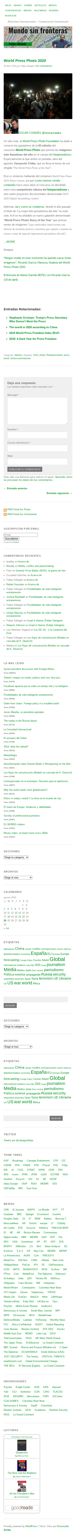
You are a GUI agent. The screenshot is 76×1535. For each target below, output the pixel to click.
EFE (20, 1228)
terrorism (46, 978)
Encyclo (20, 1179)
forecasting (11, 960)
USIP (24, 1183)
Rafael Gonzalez (15, 584)
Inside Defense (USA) (52, 1352)
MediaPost (28, 1273)
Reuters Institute (30, 1329)
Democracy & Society (15, 1310)
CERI (51, 1169)
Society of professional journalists (22, 815)
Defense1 (61, 1273)
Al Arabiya (9, 1278)
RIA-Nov (22, 1260)
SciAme (55, 1269)
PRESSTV (48, 1255)
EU (49, 953)
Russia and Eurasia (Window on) (38, 1347)
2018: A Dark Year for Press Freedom (32, 338)
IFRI (36, 1165)
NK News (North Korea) (47, 1338)
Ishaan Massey (14, 612)
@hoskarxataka (51, 132)
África (36, 983)
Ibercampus (33, 1396)
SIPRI (41, 1169)
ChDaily (61, 1223)
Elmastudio (63, 1526)
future (45, 960)
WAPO (31, 1209)
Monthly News (57, 1319)
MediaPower (44, 1315)
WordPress (31, 1526)
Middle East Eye (12, 1333)
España (28, 5)
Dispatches (22, 1452)
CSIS (20, 1169)
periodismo (54, 970)
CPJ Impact (10, 1292)
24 (5, 920)
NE (11, 1232)
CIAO (46, 1391)
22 (23, 916)
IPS (36, 1264)
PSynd (46, 1165)
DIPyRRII (18, 1396)
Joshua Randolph (15, 597)
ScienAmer (27, 1241)
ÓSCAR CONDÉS (29, 132)
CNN (6, 1209)
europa (43, 1223)
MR (65, 1269)
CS (31, 1246)
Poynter (8, 1306)
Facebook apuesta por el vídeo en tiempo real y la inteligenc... (37, 686)
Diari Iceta (58, 1260)
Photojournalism (54, 355)
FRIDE (26, 1165)
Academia (40, 1410)
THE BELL (9, 1365)
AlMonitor (21, 1246)
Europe (65, 953)
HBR (23, 1237)
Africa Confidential (21, 1324)
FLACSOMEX (11, 1401)
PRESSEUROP (60, 1228)
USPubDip (9, 1188)
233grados (9, 1283)
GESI (53, 1333)
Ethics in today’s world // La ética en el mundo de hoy (32, 798)
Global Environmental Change (41, 1361)
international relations (14, 965)
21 (19, 916)
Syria (34, 978)
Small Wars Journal (41, 1310)
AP (38, 1241)
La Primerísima (12, 1255)
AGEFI (38, 1324)
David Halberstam (23, 1476)
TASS (28, 1338)
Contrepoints (28, 1287)
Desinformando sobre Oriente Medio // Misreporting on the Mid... (38, 764)
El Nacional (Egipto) (29, 1365)
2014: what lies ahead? (16, 746)
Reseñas (53, 10)
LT (52, 1223)
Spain (28, 978)
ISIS (38, 965)
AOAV (27, 1255)
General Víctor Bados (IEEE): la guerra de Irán (40, 570)
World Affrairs (11, 1287)
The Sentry (32, 1356)
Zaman (23, 1292)
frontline (8, 1179)
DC (66, 1246)
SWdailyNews (11, 1264)
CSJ (14, 1391)
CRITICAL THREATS (53, 1356)
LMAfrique (56, 1296)
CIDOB (7, 1165)
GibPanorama (56, 1264)
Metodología (10, 755)
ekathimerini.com (13, 1361)
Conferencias (13, 10)
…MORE (9, 241)
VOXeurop (40, 1319)
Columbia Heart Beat (50, 1287)
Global (57, 959)
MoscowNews (11, 1223)
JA (23, 1218)
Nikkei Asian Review (26, 1306)
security (59, 974)
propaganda (33, 974)
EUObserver (32, 1342)
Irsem (15, 1174)
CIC (64, 1160)
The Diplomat (45, 1273)
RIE (6, 1169)
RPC (6, 1241)
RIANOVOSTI (30, 1269)
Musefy (10, 566)
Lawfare (27, 1319)
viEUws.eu (43, 1301)
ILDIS (44, 1174)
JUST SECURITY (13, 1356)
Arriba (7, 1530)
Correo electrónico (19, 442)
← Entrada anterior (15, 488)
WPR (6, 1315)
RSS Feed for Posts (18, 509)
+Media (45, 1260)
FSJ (6, 1324)
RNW (37, 1218)
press (66, 355)
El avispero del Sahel (15, 738)
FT (62, 1209)
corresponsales (48, 949)
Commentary (50, 1232)
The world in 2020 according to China (33, 327)
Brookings (17, 1160)
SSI (30, 1179)
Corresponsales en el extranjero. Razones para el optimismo (36, 781)
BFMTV (8, 1246)
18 (8, 916)
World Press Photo (28, 149)
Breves (28, 10)
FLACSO (58, 1391)
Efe (60, 1237)
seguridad (9, 979)
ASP (6, 1160)
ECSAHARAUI (29, 1352)
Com (36, 1255)
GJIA (37, 1391)
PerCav (26, 1264)
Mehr (45, 1296)
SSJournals (19, 1315)
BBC (19, 1214)
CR (28, 1251)
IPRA (25, 1174)
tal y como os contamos (29, 206)
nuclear (40, 970)
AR (23, 1223)
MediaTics (9, 1260)
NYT (55, 1209)
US (10, 983)
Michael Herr (23, 1456)
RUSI (34, 1183)
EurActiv (8, 1251)
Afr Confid (9, 1228)
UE (55, 978)
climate (28, 949)
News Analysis (53, 1246)
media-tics (46, 1306)
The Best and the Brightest (22, 1473)
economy (25, 954)
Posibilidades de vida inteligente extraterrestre (28, 694)
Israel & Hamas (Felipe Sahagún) (45, 620)
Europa (56, 954)
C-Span (64, 1347)
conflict (36, 948)
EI (5, 1232)
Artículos (40, 5)
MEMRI (44, 1183)
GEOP (53, 1179)
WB (38, 1283)
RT (45, 1241)
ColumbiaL (46, 1405)
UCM (36, 1387)
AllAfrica (43, 1228)
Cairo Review (25, 1283)
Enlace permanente (21, 358)
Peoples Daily (11, 1218)
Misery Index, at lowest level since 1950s (26, 833)
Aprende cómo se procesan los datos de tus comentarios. (38, 478)
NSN (65, 1174)
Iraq (28, 965)
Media (10, 969)
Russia (46, 974)
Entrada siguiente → (59, 493)
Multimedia (40, 10)
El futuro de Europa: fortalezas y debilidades (27, 807)
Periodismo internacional (21, 1437)
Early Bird (28, 1301)
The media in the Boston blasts (20, 720)
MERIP (63, 1251)
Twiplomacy (37, 1292)
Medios (53, 5)
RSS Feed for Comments (22, 514)
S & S (20, 1251)
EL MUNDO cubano (14, 824)
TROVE (51, 1292)
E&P (44, 1237)
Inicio (8, 5)
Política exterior (14, 974)
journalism (56, 964)
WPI (57, 1310)
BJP (52, 1237)
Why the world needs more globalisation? (25, 790)
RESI (32, 1315)
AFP (53, 1241)
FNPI (46, 1396)
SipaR (34, 1405)
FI (30, 1218)
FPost (7, 1273)
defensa (67, 949)
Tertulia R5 (41, 1278)
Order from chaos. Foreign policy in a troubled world (31, 703)
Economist (43, 1214)
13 (16, 912)
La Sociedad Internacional (17, 729)
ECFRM (55, 1174)
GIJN (6, 1269)
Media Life (9, 1296)
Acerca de (10, 16)
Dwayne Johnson (15, 625)
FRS (60, 1169)
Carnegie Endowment (38, 1160)
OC (43, 1264)
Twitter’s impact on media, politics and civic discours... (33, 677)
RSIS (6, 1414)
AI (12, 1169)
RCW (44, 1269)
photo (42, 355)
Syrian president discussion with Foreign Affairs (29, 669)
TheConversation (13, 1338)
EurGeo (22, 1296)
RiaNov (48, 1218)
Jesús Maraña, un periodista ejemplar (24, 712)
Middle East (31, 970)
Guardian (8, 1214)
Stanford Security (58, 1410)
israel (43, 965)
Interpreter (49, 1283)
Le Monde (44, 1209)
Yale (6, 1391)
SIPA (46, 1387)
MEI (20, 1188)
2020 (35, 355)
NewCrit (34, 1296)
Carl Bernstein (23, 1497)
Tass (55, 1301)
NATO (16, 1269)
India (20, 1278)
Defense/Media (12, 1319)
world (6, 358)
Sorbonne (25, 1391)
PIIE (55, 1165)
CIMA (34, 1260)
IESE (6, 1396)
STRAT (31, 1169)
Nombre (12, 429)
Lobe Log (41, 1333)
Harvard (56, 1387)
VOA (15, 1241)
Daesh (60, 949)
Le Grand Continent (53, 1342)
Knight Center (23, 1387)
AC (37, 1179)
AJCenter (57, 1396)
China (19, 948)
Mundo (18, 5)
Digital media (11, 1237)
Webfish (16, 542)
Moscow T (60, 1218)
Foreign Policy (26, 960)
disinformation (12, 954)
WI (44, 1179)
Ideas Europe (11, 1183)
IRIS (6, 1174)
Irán (32, 965)
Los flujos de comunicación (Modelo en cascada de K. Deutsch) (38, 772)
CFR (55, 1160)
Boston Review (32, 1232)
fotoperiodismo (62, 154)
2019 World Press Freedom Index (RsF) (34, 332)
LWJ (29, 1278)
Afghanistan (9, 949)
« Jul (6, 928)
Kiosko (61, 1329)
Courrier (56, 1214)
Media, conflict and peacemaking (36, 566)
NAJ (39, 1246)
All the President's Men (22, 1493)
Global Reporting (55, 1324)
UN (5, 984)
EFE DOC (48, 1329)
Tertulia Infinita (11, 1301)
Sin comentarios (44, 66)
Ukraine (65, 978)
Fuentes (37, 960)
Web (10, 455)
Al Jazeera (18, 1209)
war (17, 983)
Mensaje (13, 394)
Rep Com (39, 1251)
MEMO (29, 1333)
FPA (17, 1165)
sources (19, 978)
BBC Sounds (11, 1347)
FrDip (65, 1165)
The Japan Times (13, 1342)
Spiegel (30, 1214)
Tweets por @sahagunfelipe (18, 1140)
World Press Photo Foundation (41, 141)
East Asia (32, 1188)
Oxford (32, 1223)
